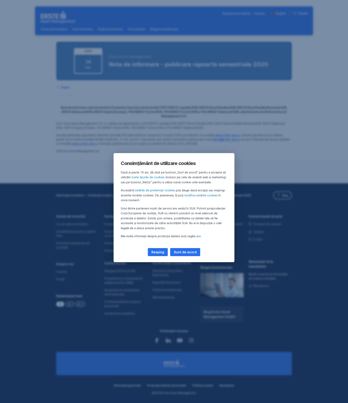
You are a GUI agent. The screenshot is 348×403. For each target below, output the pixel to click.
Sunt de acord (185, 252)
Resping (157, 252)
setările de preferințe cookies (155, 190)
